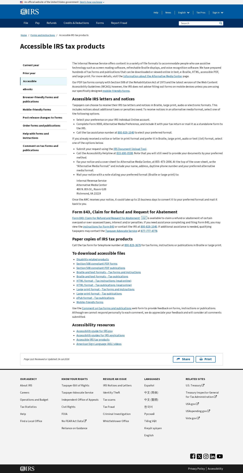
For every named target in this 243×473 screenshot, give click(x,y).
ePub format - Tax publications (95, 298)
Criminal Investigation (117, 414)
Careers (24, 392)
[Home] (29, 10)
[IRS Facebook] (192, 456)
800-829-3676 (133, 245)
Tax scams (109, 400)
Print (208, 359)
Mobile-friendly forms (37, 109)
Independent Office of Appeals (80, 400)
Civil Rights (68, 407)
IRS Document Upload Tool (129, 149)
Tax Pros (201, 12)
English (182, 12)
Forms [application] (100, 23)
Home (24, 35)
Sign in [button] (216, 12)
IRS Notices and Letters (117, 385)
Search (220, 23)
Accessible (29, 81)
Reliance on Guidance (74, 428)
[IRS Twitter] (199, 456)
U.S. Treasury (193, 385)
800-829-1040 (126, 132)
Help (156, 12)
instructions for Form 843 (98, 226)
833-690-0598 (125, 153)
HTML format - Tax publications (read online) (104, 285)
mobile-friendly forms (116, 91)
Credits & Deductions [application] (76, 23)
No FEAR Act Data (72, 421)
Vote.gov (191, 418)
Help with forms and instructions (36, 136)
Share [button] (186, 359)
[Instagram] (205, 456)
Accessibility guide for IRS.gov (94, 331)
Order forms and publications (41, 125)
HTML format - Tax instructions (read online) (103, 281)
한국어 (148, 407)
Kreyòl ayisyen (153, 428)
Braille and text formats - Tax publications (102, 276)
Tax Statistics (28, 407)
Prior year (29, 73)
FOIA (64, 414)
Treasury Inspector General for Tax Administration (202, 395)
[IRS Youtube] (220, 456)
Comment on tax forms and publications (40, 148)
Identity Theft (111, 392)
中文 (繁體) (151, 400)
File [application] (26, 23)
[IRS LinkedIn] (212, 456)
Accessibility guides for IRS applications (100, 335)
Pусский (149, 414)
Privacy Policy (196, 469)
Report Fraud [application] (119, 23)
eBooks (28, 89)
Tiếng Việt (150, 421)
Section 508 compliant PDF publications (100, 268)
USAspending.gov (196, 411)
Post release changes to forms (42, 117)
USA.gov (191, 404)
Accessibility (215, 469)
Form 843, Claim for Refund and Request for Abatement (109, 218)
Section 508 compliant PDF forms (96, 264)
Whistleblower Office (116, 421)
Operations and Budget (34, 400)
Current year (31, 65)
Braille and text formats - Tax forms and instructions (108, 272)
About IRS (26, 385)
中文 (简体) (151, 392)
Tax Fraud (109, 407)
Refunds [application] (52, 23)
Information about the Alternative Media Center (152, 76)
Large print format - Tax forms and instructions (105, 289)
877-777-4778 (149, 231)
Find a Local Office (31, 421)
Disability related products (92, 259)
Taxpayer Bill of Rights (75, 385)
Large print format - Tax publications (99, 293)
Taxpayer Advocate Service (121, 231)
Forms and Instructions (43, 35)
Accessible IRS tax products (93, 339)
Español (149, 385)
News (168, 12)
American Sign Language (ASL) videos (99, 344)
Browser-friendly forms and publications (40, 99)
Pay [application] (37, 23)
